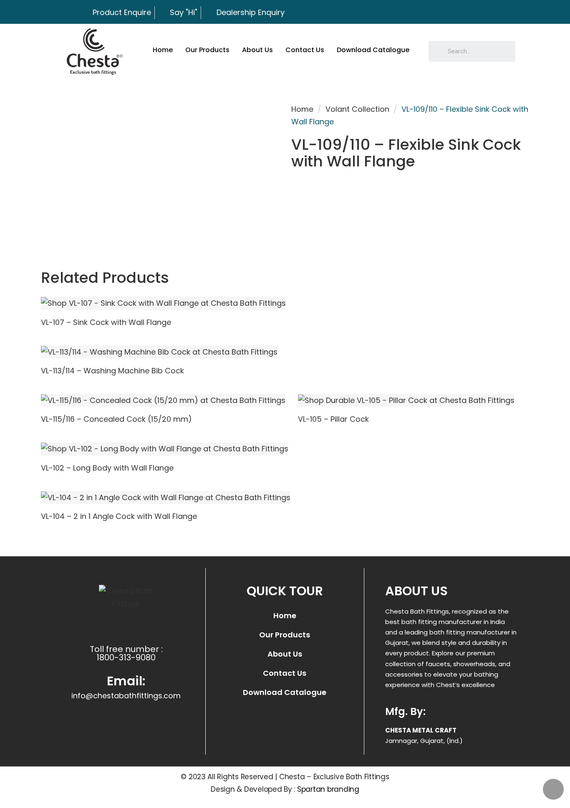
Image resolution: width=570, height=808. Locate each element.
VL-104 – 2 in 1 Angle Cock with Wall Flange (119, 516)
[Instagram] (485, 12)
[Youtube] (508, 12)
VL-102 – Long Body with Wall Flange (107, 468)
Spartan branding (328, 789)
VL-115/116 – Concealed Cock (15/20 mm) (116, 419)
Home (163, 50)
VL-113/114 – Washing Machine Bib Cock (112, 370)
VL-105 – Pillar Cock (333, 419)
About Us (257, 50)
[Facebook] (462, 12)
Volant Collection (357, 109)
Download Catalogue (373, 50)
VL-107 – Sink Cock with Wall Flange (106, 322)
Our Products (207, 50)
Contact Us (304, 50)
